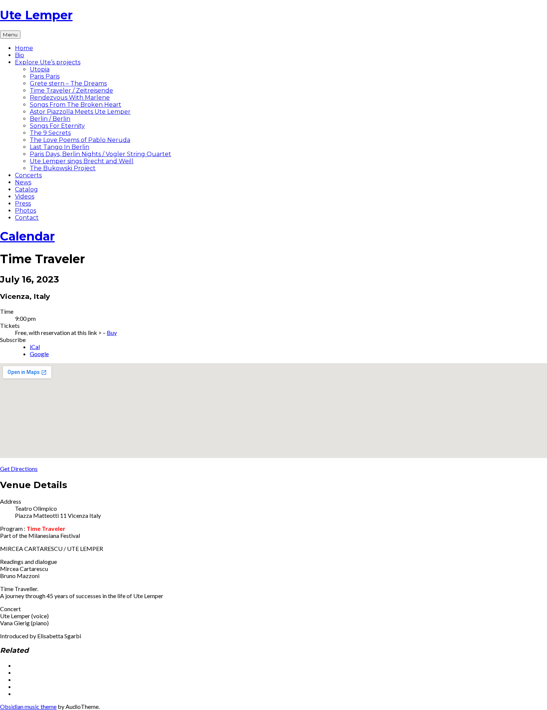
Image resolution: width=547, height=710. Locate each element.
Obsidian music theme (28, 706)
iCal (35, 346)
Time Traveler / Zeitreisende (71, 90)
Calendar (27, 236)
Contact (27, 217)
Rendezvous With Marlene (70, 97)
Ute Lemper (36, 15)
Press (23, 203)
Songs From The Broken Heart (75, 104)
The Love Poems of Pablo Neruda (80, 139)
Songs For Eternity (57, 125)
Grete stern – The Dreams (68, 83)
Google (39, 353)
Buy (112, 332)
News (23, 182)
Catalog (26, 189)
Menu (10, 35)
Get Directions (19, 468)
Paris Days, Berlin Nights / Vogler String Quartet (100, 154)
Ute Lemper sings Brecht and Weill (82, 161)
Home (24, 48)
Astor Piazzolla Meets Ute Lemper (80, 111)
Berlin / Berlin (50, 118)
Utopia (39, 69)
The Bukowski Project (63, 168)
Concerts (28, 175)
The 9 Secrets (50, 132)
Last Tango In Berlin (59, 147)
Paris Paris (45, 76)
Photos (25, 210)
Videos (24, 196)
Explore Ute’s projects (47, 62)
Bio (19, 55)
